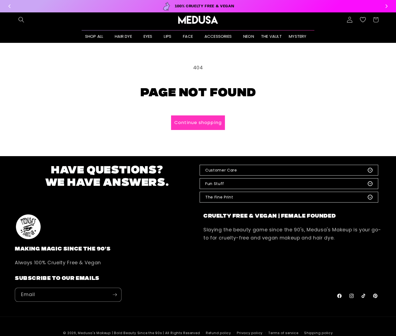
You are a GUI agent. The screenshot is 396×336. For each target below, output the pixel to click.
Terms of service (283, 333)
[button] (21, 19)
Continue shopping (198, 122)
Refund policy (218, 333)
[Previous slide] (10, 6)
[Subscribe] (114, 295)
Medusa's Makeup (94, 333)
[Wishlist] (362, 19)
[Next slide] (386, 6)
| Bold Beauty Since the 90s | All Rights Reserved (156, 333)
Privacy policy (250, 333)
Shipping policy (318, 333)
